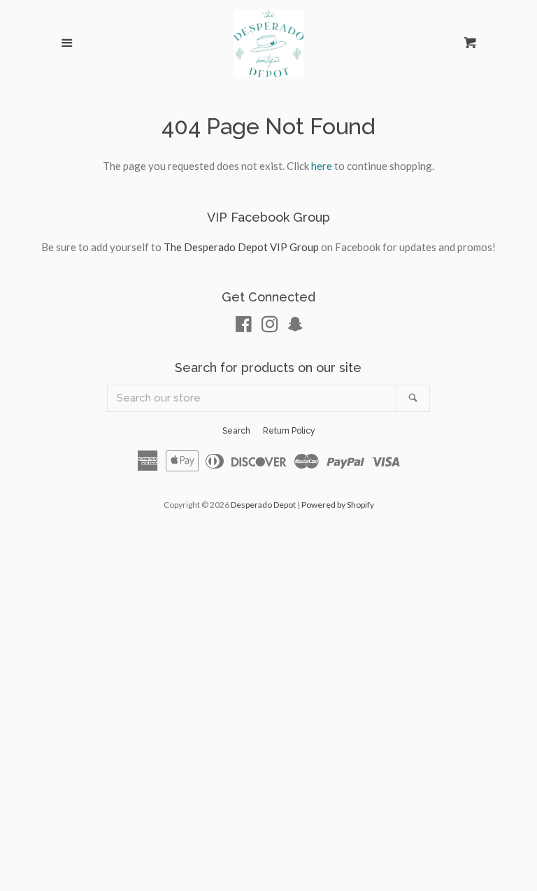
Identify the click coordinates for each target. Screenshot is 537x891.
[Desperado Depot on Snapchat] (295, 326)
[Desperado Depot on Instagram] (270, 326)
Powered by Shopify (337, 504)
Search (236, 431)
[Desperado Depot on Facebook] (243, 326)
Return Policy (289, 431)
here (321, 165)
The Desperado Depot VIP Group (241, 247)
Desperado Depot (263, 504)
